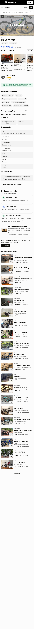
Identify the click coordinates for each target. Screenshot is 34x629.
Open (29, 2)
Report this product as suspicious (13, 184)
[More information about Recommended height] (13, 121)
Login (25, 7)
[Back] (2, 16)
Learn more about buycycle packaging (17, 234)
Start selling (5, 245)
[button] (4, 70)
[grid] (5, 54)
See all (30, 51)
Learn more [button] (24, 85)
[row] (5, 54)
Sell (31, 7)
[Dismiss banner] (3, 2)
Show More (17, 473)
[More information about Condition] (12, 95)
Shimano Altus (13, 43)
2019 (6, 43)
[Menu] (2, 7)
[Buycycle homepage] (7, 7)
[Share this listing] (31, 38)
